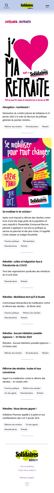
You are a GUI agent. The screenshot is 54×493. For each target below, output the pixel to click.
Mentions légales (27, 478)
